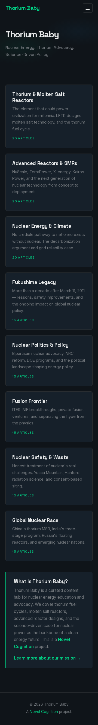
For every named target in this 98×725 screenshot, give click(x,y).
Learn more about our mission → (47, 658)
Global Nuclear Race (35, 520)
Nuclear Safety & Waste (40, 457)
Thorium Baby (22, 7)
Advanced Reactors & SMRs (44, 163)
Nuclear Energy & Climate (41, 226)
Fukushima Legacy (34, 282)
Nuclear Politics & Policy (40, 345)
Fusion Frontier (29, 401)
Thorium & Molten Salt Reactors (38, 97)
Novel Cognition (44, 711)
